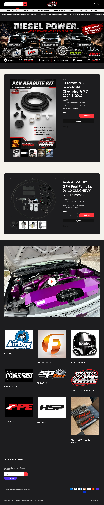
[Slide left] (11, 153)
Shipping (72, 103)
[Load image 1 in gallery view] (16, 153)
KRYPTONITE (10, 386)
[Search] (25, 4)
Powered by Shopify (95, 500)
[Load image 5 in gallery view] (49, 153)
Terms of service (32, 500)
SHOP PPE (9, 421)
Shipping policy (41, 500)
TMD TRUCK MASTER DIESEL (80, 441)
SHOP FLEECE (44, 362)
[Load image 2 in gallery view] (24, 153)
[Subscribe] (26, 474)
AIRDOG (8, 354)
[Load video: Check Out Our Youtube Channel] (52, 281)
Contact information (16, 500)
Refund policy (25, 500)
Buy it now (78, 121)
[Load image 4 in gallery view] (41, 153)
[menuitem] (12, 10)
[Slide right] (55, 153)
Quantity (65, 112)
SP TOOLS (42, 383)
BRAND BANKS (77, 362)
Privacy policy (7, 500)
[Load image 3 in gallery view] (33, 153)
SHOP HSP (42, 422)
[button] (65, 127)
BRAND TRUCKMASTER (82, 390)
